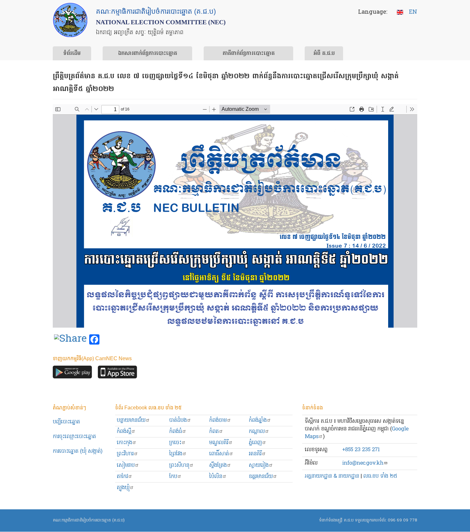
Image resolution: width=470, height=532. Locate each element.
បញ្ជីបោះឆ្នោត (66, 422)
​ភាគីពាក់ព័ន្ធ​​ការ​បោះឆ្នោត (249, 53)
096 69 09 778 (402, 520)
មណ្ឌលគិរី (218, 443)
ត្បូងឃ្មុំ (123, 488)
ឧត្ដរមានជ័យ (261, 477)
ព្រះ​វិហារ (125, 454)
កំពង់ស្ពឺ (124, 432)
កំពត (214, 432)
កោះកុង (124, 443)
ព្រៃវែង (175, 454)
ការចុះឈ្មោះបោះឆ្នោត (74, 437)
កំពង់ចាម (218, 420)
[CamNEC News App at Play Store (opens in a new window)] (72, 373)
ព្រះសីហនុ (179, 465)
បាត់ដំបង (178, 420)
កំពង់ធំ (175, 432)
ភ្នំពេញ (255, 443)
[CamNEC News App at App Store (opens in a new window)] (117, 373)
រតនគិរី (255, 454)
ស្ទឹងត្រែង (218, 465)
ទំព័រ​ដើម (72, 53)
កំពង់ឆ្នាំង (258, 420)
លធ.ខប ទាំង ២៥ (380, 476)
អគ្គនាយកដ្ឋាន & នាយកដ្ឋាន (332, 476)
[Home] (70, 20)
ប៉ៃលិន (215, 477)
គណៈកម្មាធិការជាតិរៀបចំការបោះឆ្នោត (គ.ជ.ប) (89, 520)
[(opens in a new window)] (70, 339)
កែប (173, 477)
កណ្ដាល (257, 432)
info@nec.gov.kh (362, 463)
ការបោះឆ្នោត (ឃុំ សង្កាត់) (77, 451)
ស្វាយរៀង (259, 465)
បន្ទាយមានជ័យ (131, 420)
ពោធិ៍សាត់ (219, 454)
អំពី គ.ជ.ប (324, 53)
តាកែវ (122, 477)
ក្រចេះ (175, 443)
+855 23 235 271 (361, 450)
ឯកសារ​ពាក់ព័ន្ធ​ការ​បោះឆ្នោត (147, 53)
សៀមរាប (126, 465)
